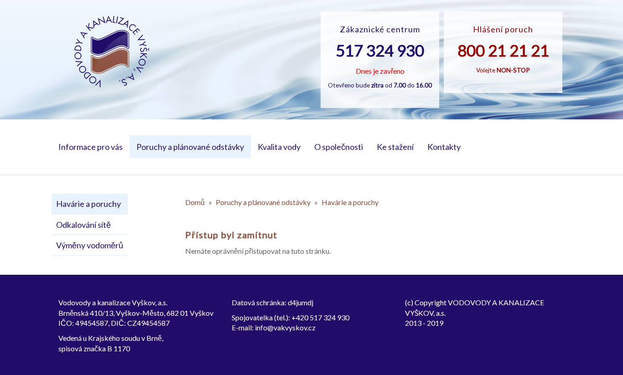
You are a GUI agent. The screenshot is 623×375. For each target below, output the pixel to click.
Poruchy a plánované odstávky (190, 147)
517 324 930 (380, 50)
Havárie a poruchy (88, 204)
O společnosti (338, 147)
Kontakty (444, 147)
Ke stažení (395, 147)
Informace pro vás (90, 147)
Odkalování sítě (83, 225)
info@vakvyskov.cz (285, 327)
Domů (195, 202)
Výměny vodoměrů (89, 245)
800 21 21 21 (503, 50)
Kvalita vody (279, 147)
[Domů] (112, 51)
